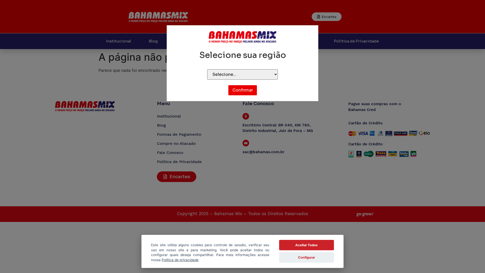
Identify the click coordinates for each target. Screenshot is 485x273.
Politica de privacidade (180, 260)
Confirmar (242, 90)
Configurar (306, 257)
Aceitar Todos (306, 245)
